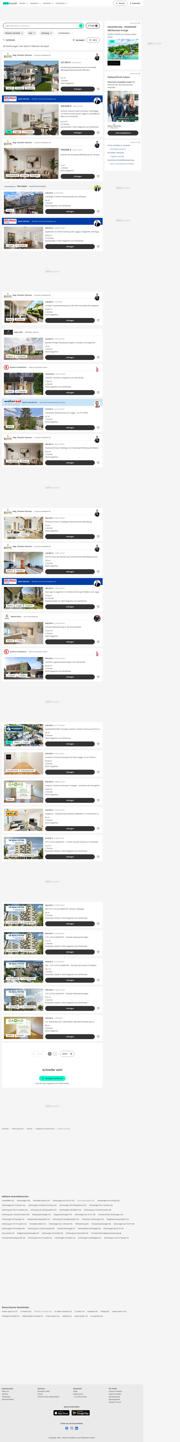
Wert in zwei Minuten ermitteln (122, 164)
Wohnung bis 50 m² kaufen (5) (40, 1238)
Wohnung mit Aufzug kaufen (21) (43, 1210)
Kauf (30, 33)
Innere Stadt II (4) (53, 1316)
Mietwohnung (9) (82, 1224)
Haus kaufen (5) (8, 1233)
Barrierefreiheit (8, 1399)
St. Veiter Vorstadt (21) (63, 1311)
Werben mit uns (115, 1402)
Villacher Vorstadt (12, 33)
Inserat (122, 3)
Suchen (22, 3)
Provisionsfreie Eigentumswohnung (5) (106, 1233)
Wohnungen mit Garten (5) (52, 1233)
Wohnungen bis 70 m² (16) (85, 1214)
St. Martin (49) (25, 1311)
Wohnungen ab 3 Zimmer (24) (13, 1205)
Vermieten (47, 3)
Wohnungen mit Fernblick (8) (13, 1228)
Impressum (6, 1397)
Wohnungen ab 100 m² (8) (124, 1224)
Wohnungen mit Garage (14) (13, 1219)
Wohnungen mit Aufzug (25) (108, 1200)
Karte (95, 40)
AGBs (75, 1391)
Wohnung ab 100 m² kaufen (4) (116, 1238)
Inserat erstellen (115, 1394)
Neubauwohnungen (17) (41, 1214)
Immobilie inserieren (118, 149)
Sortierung (10, 40)
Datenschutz (78, 1394)
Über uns (5, 1391)
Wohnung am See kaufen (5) (77, 1233)
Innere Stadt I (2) (81, 1316)
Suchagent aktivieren (54, 1078)
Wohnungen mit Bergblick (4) (89, 1238)
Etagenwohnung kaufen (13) (118, 1219)
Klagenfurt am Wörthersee (45, 1129)
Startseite (5, 1129)
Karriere (5, 1394)
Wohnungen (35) (23, 1200)
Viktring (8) (105, 1311)
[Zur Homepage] (10, 3)
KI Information (81, 1397)
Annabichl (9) (92, 1311)
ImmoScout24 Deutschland (48, 1397)
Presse (40, 1394)
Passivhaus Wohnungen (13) (93, 1219)
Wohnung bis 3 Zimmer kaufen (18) (15, 1214)
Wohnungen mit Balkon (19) (70, 1210)
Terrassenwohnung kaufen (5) (13, 1238)
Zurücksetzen (64, 33)
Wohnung (45, 33)
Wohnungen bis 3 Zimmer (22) (101, 1205)
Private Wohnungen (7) (66, 1228)
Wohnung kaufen (18, 1129)
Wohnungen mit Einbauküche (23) (73, 1205)
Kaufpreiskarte (114, 1397)
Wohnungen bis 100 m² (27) (63, 1200)
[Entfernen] (22, 33)
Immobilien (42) (8, 1200)
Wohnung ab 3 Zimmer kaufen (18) (97, 1210)
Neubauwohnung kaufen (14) (38, 1219)
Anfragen (78, 89)
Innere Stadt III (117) (10, 1311)
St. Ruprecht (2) (96, 1316)
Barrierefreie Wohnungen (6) (89, 1228)
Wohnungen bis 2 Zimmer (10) (60, 1224)
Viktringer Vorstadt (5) (10, 1316)
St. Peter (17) (79, 1311)
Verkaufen (34, 3)
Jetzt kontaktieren (123, 133)
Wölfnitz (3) (66, 1316)
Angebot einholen (117, 156)
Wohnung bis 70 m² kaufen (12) (14, 1224)
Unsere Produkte (115, 1391)
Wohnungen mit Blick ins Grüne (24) (42, 1205)
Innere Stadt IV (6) (119, 1311)
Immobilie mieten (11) (37, 1224)
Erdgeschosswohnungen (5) (28, 1233)
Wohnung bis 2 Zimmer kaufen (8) (41, 1228)
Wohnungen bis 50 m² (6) (113, 1228)
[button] (67, 1053)
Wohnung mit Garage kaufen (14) (66, 1219)
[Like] (98, 89)
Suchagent (80, 40)
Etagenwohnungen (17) (63, 1214)
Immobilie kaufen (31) (41, 1200)
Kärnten (29, 1129)
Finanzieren (60, 3)
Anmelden (136, 3)
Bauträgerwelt (114, 1399)
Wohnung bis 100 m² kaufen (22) (15, 1210)
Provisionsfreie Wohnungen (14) (110, 1214)
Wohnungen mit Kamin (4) (65, 1238)
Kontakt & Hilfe (43, 1391)
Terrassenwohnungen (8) (101, 1224)
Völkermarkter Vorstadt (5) (32, 1316)
